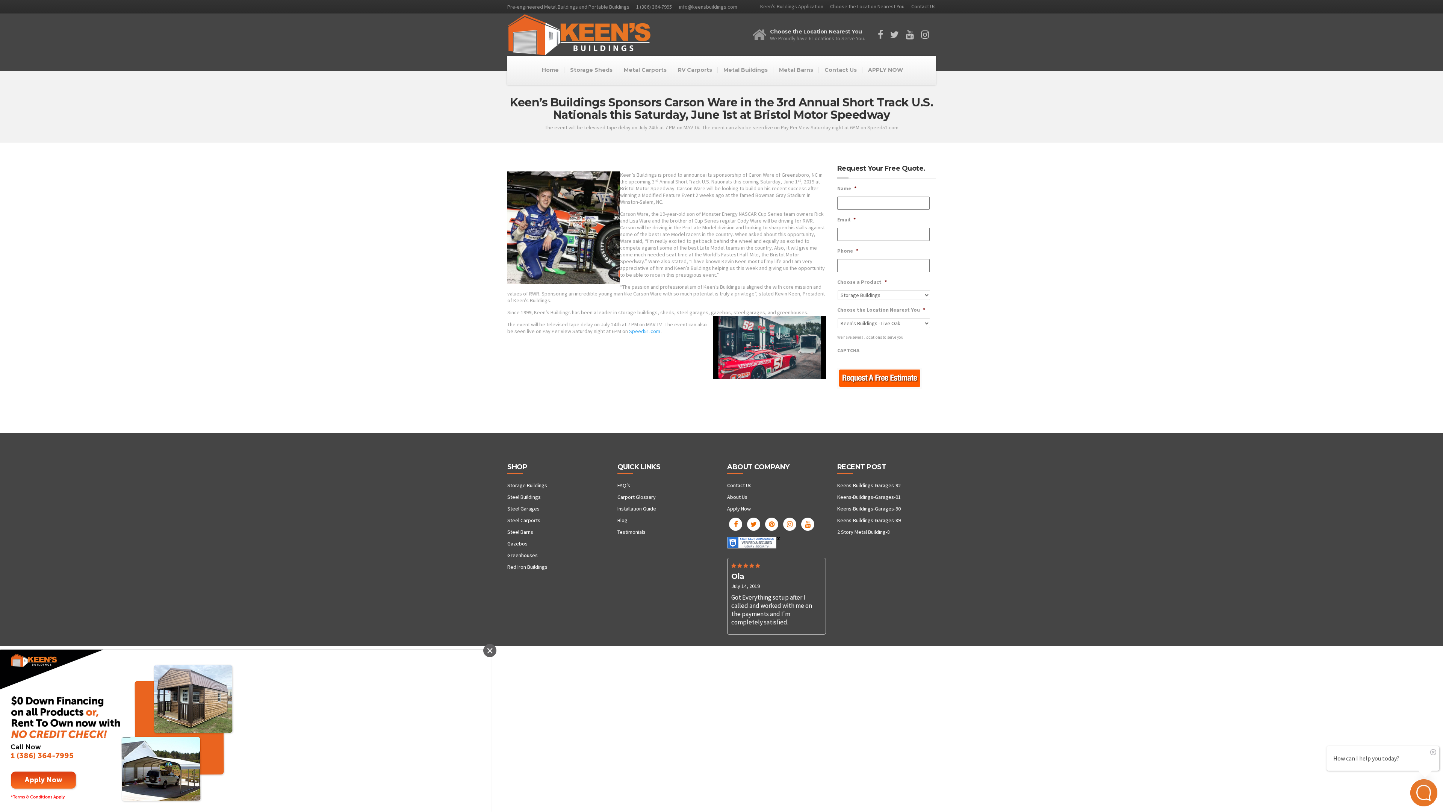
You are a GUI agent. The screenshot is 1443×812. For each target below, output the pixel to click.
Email (846, 219)
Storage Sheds (591, 70)
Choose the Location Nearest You (867, 6)
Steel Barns (520, 532)
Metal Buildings (745, 70)
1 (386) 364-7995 (654, 6)
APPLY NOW (885, 70)
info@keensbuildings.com (708, 6)
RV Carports (695, 70)
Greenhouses (522, 555)
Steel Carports (523, 520)
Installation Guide (636, 508)
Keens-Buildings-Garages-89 (869, 520)
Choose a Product (862, 282)
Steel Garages (523, 508)
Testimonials (631, 532)
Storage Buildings (527, 485)
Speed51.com (644, 331)
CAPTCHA (848, 350)
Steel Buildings (524, 497)
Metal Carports (645, 70)
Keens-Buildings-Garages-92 (869, 485)
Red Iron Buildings (527, 567)
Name (846, 188)
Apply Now (739, 508)
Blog (622, 520)
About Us (737, 497)
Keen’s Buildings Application (791, 6)
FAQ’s (623, 485)
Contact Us (923, 6)
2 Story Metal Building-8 (863, 532)
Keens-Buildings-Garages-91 (869, 497)
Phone (847, 250)
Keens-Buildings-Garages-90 (869, 508)
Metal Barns (796, 70)
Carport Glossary (636, 497)
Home (550, 70)
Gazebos (517, 543)
